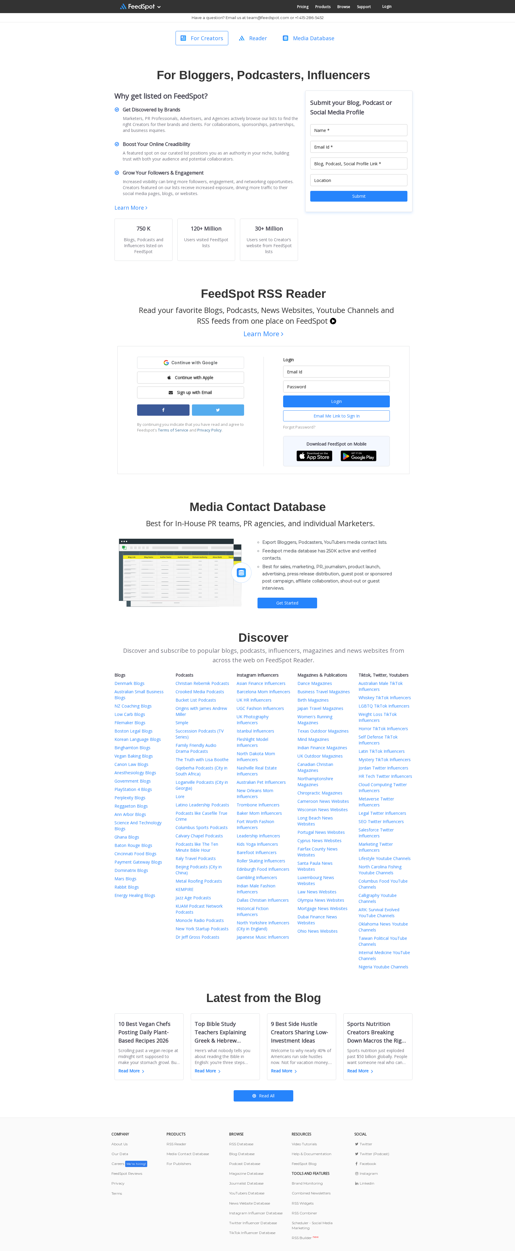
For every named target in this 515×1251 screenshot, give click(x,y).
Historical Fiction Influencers (253, 911)
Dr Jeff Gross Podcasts (197, 937)
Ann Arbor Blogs (130, 814)
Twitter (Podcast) (374, 1154)
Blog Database (242, 1154)
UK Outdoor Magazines (320, 756)
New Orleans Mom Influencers (255, 793)
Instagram (368, 1173)
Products (323, 6)
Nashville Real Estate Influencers (257, 771)
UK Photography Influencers (253, 719)
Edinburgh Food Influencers (263, 869)
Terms (116, 1193)
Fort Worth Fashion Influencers (255, 824)
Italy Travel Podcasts (196, 858)
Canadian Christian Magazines (315, 767)
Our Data (119, 1154)
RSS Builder (305, 1238)
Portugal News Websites (321, 832)
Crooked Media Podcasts (200, 691)
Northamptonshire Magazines (315, 781)
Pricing (302, 6)
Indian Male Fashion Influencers (256, 889)
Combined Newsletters (311, 1193)
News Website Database (249, 1203)
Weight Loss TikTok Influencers (378, 717)
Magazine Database (246, 1173)
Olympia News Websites (320, 900)
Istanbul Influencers (255, 731)
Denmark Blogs (129, 683)
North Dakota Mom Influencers (256, 756)
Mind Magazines (313, 739)
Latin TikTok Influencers (382, 751)
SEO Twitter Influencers (381, 821)
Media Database (313, 38)
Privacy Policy (209, 430)
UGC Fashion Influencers (260, 708)
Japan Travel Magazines (320, 708)
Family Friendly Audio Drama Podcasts (196, 748)
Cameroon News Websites (323, 801)
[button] (314, 455)
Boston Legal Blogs (133, 731)
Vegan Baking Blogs (133, 756)
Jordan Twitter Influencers (383, 768)
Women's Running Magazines (314, 719)
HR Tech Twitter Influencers (385, 776)
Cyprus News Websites (319, 840)
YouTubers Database (246, 1193)
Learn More (129, 207)
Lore (180, 796)
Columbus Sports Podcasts (202, 827)
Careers (128, 1163)
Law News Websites (316, 892)
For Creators (207, 38)
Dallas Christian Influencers (263, 900)
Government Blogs (132, 781)
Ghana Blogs (126, 837)
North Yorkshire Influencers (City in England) (263, 925)
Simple (182, 722)
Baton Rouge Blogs (133, 845)
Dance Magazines (314, 683)
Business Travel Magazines (323, 691)
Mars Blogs (125, 878)
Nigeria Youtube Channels (383, 967)
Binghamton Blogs (132, 747)
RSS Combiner (304, 1213)
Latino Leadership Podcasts (202, 805)
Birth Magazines (313, 700)
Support (364, 6)
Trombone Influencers (258, 805)
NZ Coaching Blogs (133, 706)
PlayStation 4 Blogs (133, 789)
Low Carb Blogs (129, 714)
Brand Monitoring (307, 1183)
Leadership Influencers (258, 836)
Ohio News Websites (317, 931)
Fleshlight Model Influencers (252, 742)
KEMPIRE (184, 889)
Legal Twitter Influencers (382, 813)
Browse (343, 6)
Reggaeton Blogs (131, 806)
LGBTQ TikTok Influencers (384, 706)
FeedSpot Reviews (126, 1173)
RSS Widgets (303, 1203)
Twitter (365, 1144)
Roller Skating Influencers (261, 861)
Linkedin (366, 1183)
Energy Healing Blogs (134, 895)
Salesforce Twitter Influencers (376, 833)
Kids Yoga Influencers (257, 844)
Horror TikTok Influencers (383, 728)
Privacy (118, 1183)
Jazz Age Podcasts (193, 898)
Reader (258, 38)
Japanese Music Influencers (263, 937)
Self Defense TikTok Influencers (378, 740)
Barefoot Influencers (257, 852)
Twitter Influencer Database (253, 1223)
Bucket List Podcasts (196, 700)
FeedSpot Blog (304, 1163)
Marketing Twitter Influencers (376, 847)
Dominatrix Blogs (131, 870)
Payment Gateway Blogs (138, 862)
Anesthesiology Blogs (135, 772)
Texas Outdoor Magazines (323, 731)
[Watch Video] (333, 321)
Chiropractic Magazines (319, 793)
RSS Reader (176, 1144)
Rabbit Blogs (126, 887)
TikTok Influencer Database (252, 1232)
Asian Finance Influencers (261, 683)
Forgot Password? (299, 427)
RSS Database (241, 1144)
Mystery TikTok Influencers (385, 759)
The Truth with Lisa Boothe (202, 759)
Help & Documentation (311, 1154)
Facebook (367, 1163)
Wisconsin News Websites (322, 809)
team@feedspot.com (268, 17)
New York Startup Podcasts (202, 928)
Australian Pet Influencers (261, 782)
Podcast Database (244, 1163)
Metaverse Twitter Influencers (376, 802)
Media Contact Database (188, 1154)
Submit (359, 196)
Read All (266, 1096)
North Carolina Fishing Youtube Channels (380, 869)
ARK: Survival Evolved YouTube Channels (379, 912)
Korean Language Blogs (137, 739)
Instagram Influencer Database (256, 1213)
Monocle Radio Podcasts (200, 920)
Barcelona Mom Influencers (263, 691)
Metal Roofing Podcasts (199, 881)
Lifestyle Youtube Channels (385, 858)
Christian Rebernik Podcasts (202, 683)
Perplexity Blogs (129, 797)
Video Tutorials (304, 1144)
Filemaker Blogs (129, 722)
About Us (119, 1144)
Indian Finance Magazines (322, 747)
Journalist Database (246, 1183)
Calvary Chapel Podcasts (199, 836)
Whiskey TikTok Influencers (385, 697)
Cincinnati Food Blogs (135, 853)
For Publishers (179, 1163)
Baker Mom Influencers (259, 813)
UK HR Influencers (254, 700)
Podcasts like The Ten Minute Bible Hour (197, 847)
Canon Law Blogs (131, 764)
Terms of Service (173, 430)
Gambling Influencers (257, 877)
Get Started (287, 603)
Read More (129, 1071)
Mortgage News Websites (322, 908)
